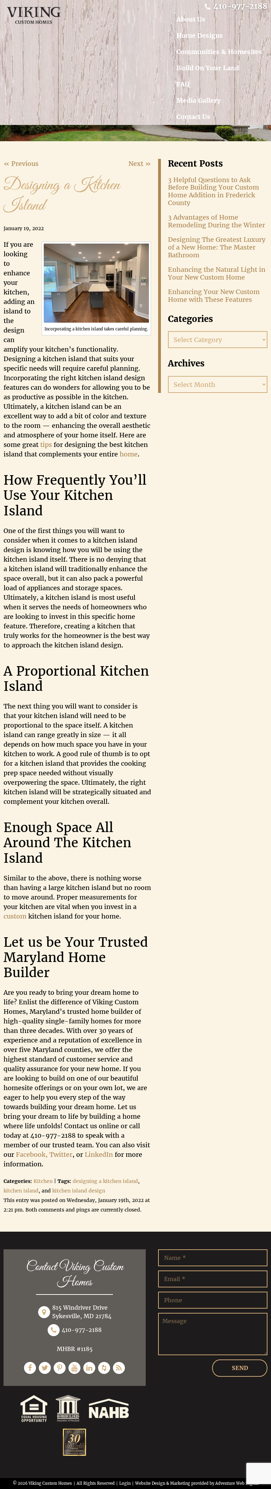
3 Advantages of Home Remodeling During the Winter (216, 221)
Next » (139, 164)
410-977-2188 (239, 6)
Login (125, 1483)
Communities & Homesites (219, 52)
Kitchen (43, 1181)
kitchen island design (78, 1191)
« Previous (21, 164)
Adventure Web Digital (237, 1483)
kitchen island (21, 1191)
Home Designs (199, 35)
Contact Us (193, 117)
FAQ (182, 84)
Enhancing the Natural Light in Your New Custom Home (216, 273)
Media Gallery (198, 100)
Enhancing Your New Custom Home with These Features (214, 296)
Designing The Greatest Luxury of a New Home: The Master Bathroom (216, 247)
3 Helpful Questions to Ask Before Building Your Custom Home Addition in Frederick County (213, 191)
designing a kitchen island (105, 1181)
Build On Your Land (207, 68)
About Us (190, 19)
